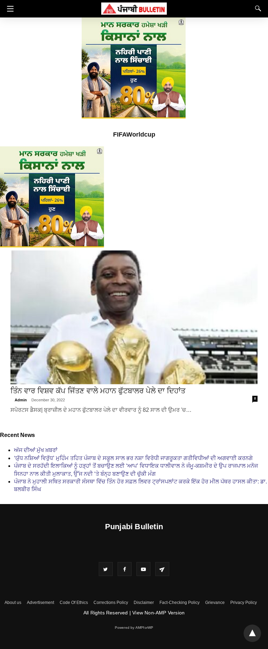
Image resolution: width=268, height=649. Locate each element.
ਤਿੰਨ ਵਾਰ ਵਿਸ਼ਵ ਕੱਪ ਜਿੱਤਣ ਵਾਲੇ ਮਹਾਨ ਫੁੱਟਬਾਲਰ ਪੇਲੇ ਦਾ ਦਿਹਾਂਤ (97, 391)
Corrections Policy (111, 602)
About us (13, 602)
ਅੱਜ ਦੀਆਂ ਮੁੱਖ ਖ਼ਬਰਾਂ (36, 450)
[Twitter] (106, 569)
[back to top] (252, 633)
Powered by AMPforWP (134, 627)
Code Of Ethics (74, 602)
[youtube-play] (143, 569)
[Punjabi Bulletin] (134, 7)
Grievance (215, 602)
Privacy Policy (243, 602)
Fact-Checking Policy (179, 602)
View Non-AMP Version (158, 612)
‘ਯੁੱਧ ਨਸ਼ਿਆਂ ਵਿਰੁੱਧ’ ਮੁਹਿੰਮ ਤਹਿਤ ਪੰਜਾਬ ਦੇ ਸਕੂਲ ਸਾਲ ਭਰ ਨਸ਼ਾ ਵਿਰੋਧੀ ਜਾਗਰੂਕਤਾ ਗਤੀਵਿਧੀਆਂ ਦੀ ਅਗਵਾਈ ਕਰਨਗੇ (133, 458)
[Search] (256, 8)
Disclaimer (144, 602)
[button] (8, 8)
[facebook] (125, 569)
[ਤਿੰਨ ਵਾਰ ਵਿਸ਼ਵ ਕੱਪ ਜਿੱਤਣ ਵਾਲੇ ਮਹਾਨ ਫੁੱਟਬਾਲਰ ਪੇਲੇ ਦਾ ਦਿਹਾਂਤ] (133, 317)
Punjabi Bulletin (134, 526)
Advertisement (40, 602)
